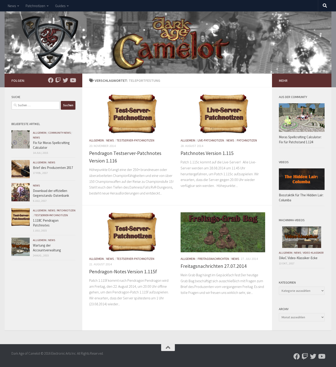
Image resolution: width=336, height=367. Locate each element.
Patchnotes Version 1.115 (207, 153)
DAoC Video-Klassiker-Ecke (298, 258)
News (12, 5)
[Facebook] (50, 80)
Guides (60, 5)
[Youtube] (72, 80)
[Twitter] (65, 80)
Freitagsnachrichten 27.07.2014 (214, 266)
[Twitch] (58, 80)
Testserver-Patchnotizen (135, 140)
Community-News (59, 132)
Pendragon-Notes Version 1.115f (123, 271)
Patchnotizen (35, 5)
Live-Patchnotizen (211, 140)
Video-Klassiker (313, 252)
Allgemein (96, 140)
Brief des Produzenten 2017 (53, 167)
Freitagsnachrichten (213, 259)
